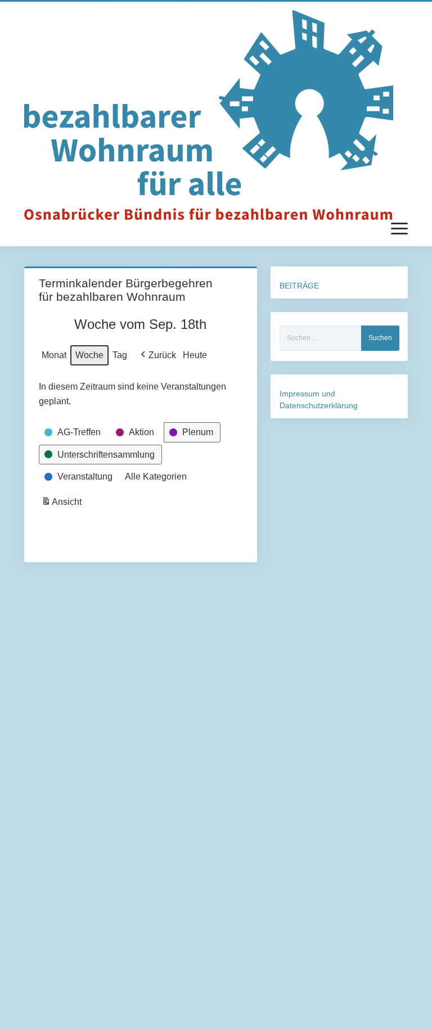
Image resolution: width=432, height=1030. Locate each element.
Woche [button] (89, 355)
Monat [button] (54, 355)
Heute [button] (195, 355)
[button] (157, 355)
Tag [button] (119, 355)
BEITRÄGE (299, 285)
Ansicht (62, 505)
